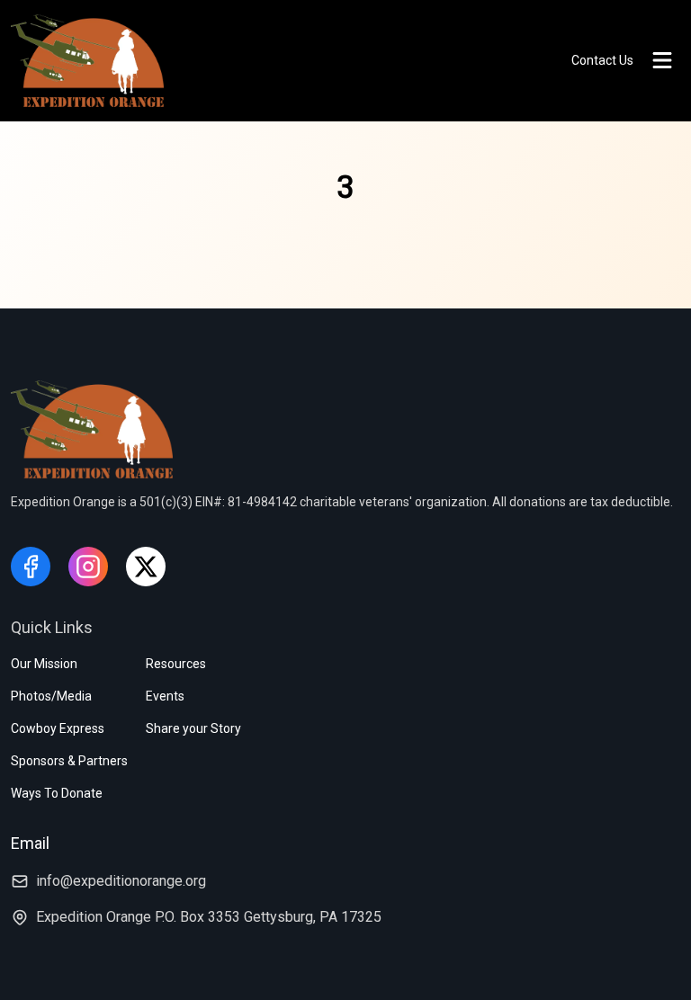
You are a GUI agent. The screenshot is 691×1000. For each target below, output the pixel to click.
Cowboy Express (57, 728)
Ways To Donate (57, 793)
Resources (176, 663)
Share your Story (193, 728)
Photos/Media (51, 696)
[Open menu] (662, 60)
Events (165, 696)
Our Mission (44, 663)
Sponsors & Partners (69, 761)
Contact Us (602, 60)
